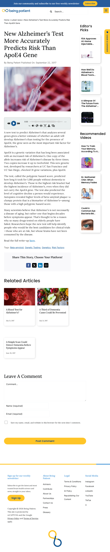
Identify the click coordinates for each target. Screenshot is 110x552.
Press (45, 507)
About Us (47, 493)
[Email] (46, 265)
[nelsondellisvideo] (87, 158)
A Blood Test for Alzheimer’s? (14, 311)
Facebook (89, 486)
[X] (34, 265)
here (32, 240)
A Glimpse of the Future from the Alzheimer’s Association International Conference (90, 103)
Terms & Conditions (72, 481)
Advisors (47, 484)
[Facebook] (28, 265)
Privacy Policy (13, 518)
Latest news (16, 20)
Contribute (47, 489)
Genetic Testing (33, 247)
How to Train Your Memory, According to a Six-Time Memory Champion (89, 149)
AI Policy (68, 491)
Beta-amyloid (17, 247)
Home (6, 20)
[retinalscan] (87, 220)
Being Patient (13, 62)
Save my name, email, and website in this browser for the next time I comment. (45, 422)
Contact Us (48, 503)
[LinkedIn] (40, 265)
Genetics (46, 247)
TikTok (88, 500)
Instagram (90, 481)
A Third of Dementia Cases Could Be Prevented (52, 311)
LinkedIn (89, 491)
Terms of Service (31, 518)
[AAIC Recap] (87, 113)
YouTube (89, 495)
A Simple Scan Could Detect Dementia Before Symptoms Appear (18, 345)
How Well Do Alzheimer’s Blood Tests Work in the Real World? (90, 72)
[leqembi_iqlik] (87, 51)
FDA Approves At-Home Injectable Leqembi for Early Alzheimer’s (88, 41)
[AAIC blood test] (87, 82)
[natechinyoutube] (87, 189)
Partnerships (48, 498)
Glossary (46, 512)
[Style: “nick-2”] (37, 68)
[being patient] (16, 10)
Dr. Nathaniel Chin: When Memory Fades (89, 180)
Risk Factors (58, 247)
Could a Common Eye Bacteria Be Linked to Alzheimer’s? (88, 211)
